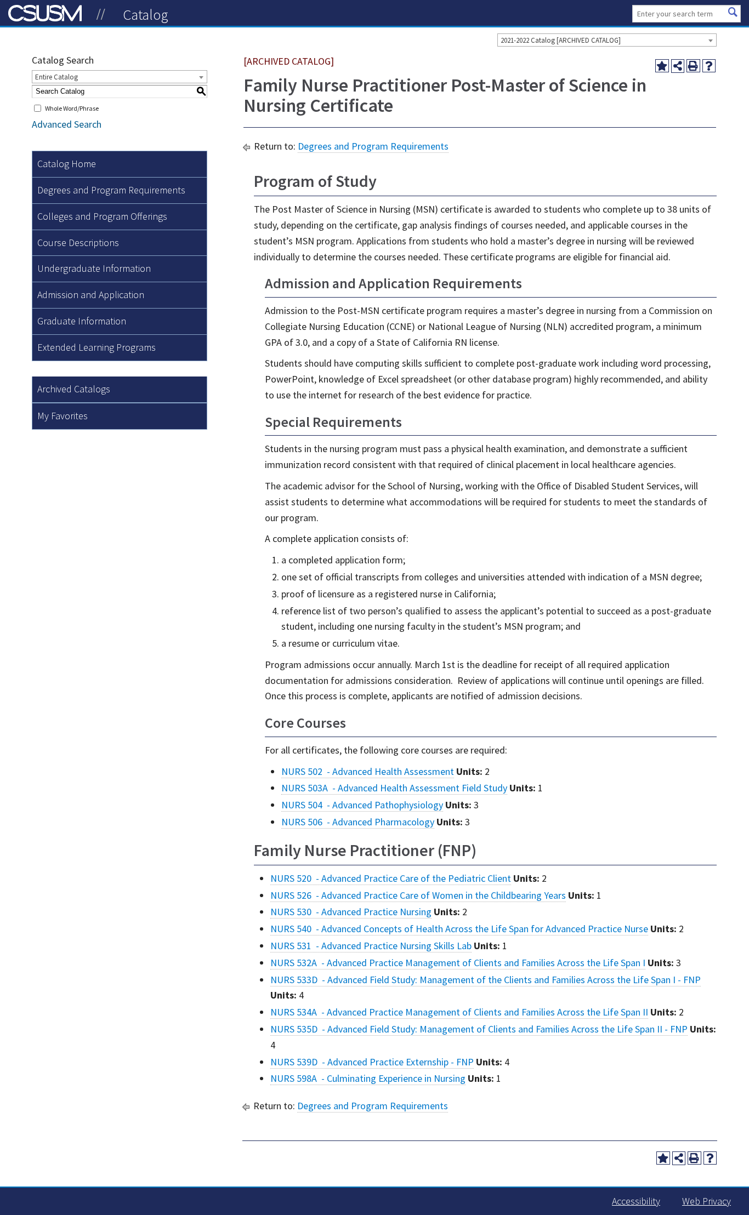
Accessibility (636, 1201)
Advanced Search (66, 124)
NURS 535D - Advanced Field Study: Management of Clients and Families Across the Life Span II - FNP (479, 1029)
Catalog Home (66, 163)
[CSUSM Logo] (101, 14)
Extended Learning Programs (96, 347)
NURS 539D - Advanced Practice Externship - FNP (372, 1062)
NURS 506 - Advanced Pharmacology (357, 821)
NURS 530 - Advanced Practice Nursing (351, 911)
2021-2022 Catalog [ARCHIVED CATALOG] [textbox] (561, 40)
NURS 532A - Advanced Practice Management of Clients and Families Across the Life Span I (457, 962)
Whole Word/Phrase (72, 108)
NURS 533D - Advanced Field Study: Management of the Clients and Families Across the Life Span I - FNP (485, 979)
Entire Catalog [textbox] (56, 77)
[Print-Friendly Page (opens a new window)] (693, 66)
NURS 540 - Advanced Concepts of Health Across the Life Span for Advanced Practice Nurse (459, 928)
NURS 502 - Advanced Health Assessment (367, 771)
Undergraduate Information (94, 268)
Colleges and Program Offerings (102, 216)
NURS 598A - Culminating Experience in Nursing (368, 1078)
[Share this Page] (678, 66)
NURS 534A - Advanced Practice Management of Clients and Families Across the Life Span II (459, 1012)
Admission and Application (90, 294)
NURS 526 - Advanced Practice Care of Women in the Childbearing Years (418, 895)
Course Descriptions (78, 242)
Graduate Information (81, 321)
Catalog (145, 14)
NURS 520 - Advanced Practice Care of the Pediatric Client (390, 878)
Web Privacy (706, 1201)
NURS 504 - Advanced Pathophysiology (362, 804)
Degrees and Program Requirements (111, 190)
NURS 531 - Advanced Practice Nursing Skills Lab (371, 945)
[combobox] (607, 40)
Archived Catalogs (73, 389)
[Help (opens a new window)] (709, 66)
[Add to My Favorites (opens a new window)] (662, 66)
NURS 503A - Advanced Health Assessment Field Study (394, 788)
